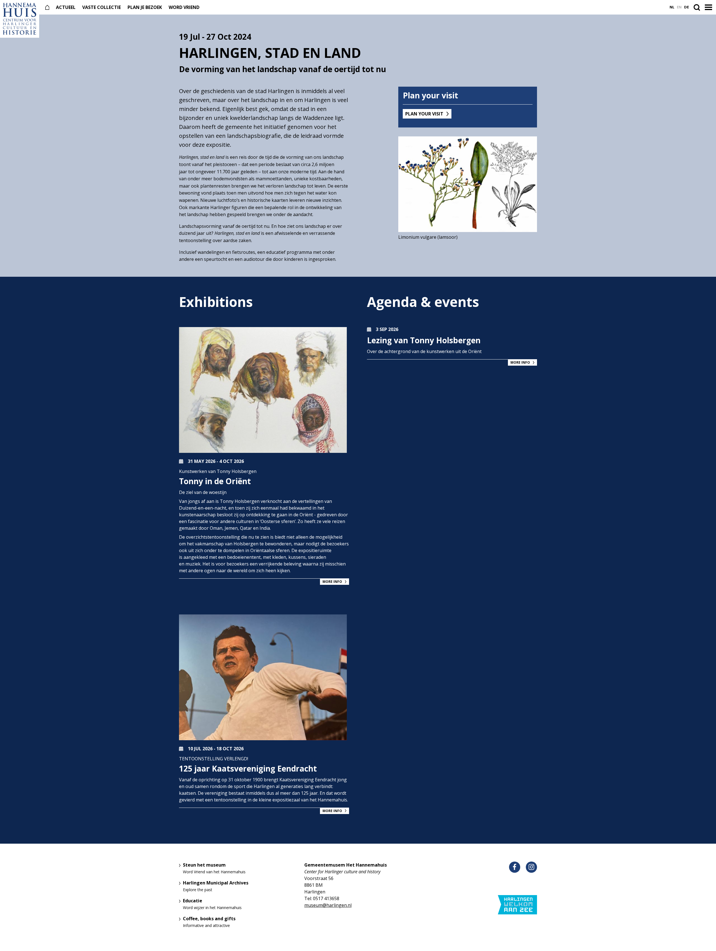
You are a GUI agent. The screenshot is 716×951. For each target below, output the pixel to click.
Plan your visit (424, 114)
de (686, 7)
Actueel (66, 7)
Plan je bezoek (145, 7)
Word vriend (184, 7)
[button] (709, 7)
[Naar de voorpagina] (19, 19)
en (679, 7)
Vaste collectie (101, 7)
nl (672, 7)
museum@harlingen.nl (328, 905)
